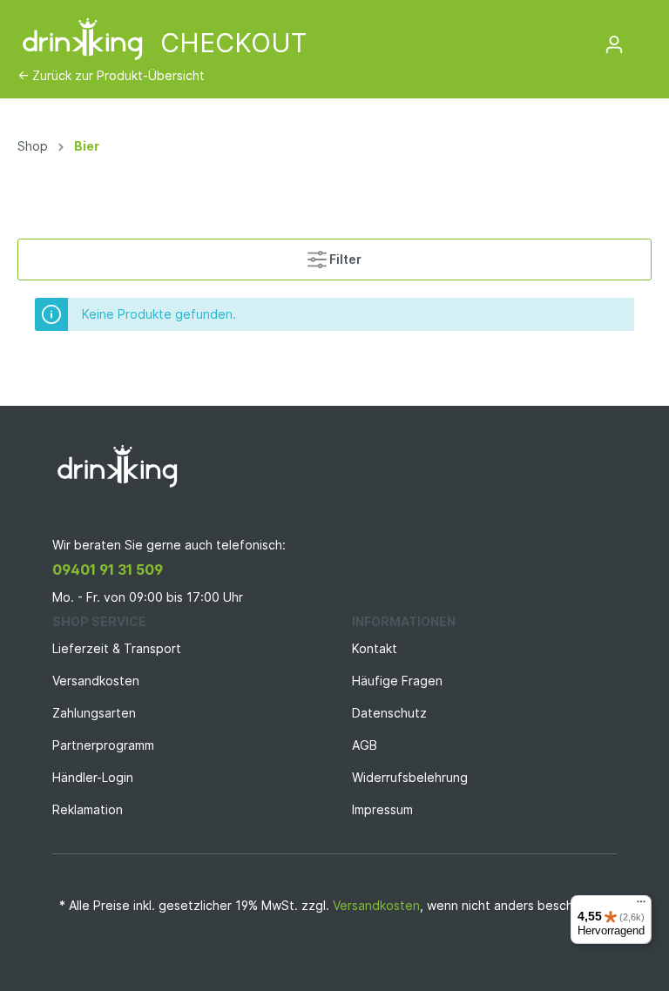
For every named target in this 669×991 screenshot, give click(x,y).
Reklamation (87, 809)
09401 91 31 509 (107, 569)
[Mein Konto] (614, 44)
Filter (344, 259)
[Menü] (641, 905)
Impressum (382, 809)
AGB (364, 745)
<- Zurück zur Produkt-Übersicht (111, 75)
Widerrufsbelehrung (410, 777)
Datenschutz (389, 712)
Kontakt (374, 648)
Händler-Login (92, 777)
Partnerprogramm (103, 745)
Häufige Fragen (397, 680)
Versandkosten (95, 680)
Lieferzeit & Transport (116, 648)
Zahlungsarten (94, 712)
